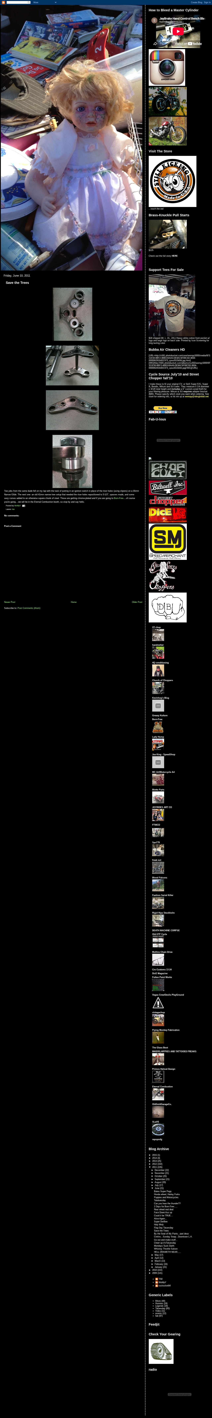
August (158, 1182)
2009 (155, 1273)
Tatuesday (160, 1308)
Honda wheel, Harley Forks (167, 1194)
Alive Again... (160, 1218)
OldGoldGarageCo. (162, 1104)
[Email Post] (23, 506)
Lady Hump (158, 737)
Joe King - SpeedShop (163, 754)
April (157, 1258)
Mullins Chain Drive (162, 952)
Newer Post (9, 602)
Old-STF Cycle (159, 934)
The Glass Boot (160, 1047)
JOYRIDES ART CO (162, 807)
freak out (156, 860)
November (160, 1173)
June (157, 1188)
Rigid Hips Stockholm (163, 913)
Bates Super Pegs (163, 1191)
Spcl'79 (156, 842)
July (157, 1185)
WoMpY (162, 1282)
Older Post (137, 602)
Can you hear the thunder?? (167, 1203)
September (160, 1179)
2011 (155, 1167)
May (157, 1255)
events (158, 1313)
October (159, 1176)
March (158, 1261)
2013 (155, 1161)
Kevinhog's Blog (160, 698)
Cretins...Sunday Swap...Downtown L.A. (173, 1236)
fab (13, 509)
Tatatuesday (160, 1200)
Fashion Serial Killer (162, 895)
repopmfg (157, 1139)
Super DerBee (160, 1221)
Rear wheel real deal (163, 1209)
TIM (160, 1279)
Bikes (158, 1301)
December (160, 1170)
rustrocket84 (165, 1285)
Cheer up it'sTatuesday (165, 1243)
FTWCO (156, 825)
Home (74, 602)
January (159, 1267)
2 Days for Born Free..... (165, 1206)
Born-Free (118, 498)
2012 (155, 1164)
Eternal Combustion (162, 1086)
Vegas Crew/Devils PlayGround (168, 995)
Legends (159, 1306)
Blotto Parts (158, 789)
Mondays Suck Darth (164, 1246)
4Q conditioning (160, 662)
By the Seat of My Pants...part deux (171, 1233)
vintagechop (158, 1012)
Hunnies (159, 1303)
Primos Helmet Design (163, 1069)
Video (158, 1311)
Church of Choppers (162, 680)
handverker (158, 645)
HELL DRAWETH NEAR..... (167, 1252)
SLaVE (155, 1122)
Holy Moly (159, 1224)
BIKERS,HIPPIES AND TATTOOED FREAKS (174, 1051)
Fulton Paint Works (162, 977)
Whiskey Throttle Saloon (166, 1249)
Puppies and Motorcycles (166, 1197)
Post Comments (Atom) (29, 608)
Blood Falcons (159, 877)
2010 (155, 1270)
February (159, 1264)
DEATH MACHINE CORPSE (166, 930)
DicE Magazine (159, 973)
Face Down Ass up (163, 1212)
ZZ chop (156, 627)
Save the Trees (161, 1230)
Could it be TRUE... (163, 1215)
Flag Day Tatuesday (163, 1227)
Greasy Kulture (159, 715)
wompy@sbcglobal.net (197, 396)
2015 (155, 1155)
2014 (155, 1158)
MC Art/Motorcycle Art (163, 772)
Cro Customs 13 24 (162, 969)
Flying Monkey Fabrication (166, 1030)
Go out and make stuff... (166, 1240)
